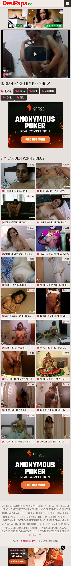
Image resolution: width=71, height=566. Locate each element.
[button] (35, 54)
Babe (34, 91)
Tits (22, 97)
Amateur (49, 91)
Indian (21, 91)
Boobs (9, 97)
